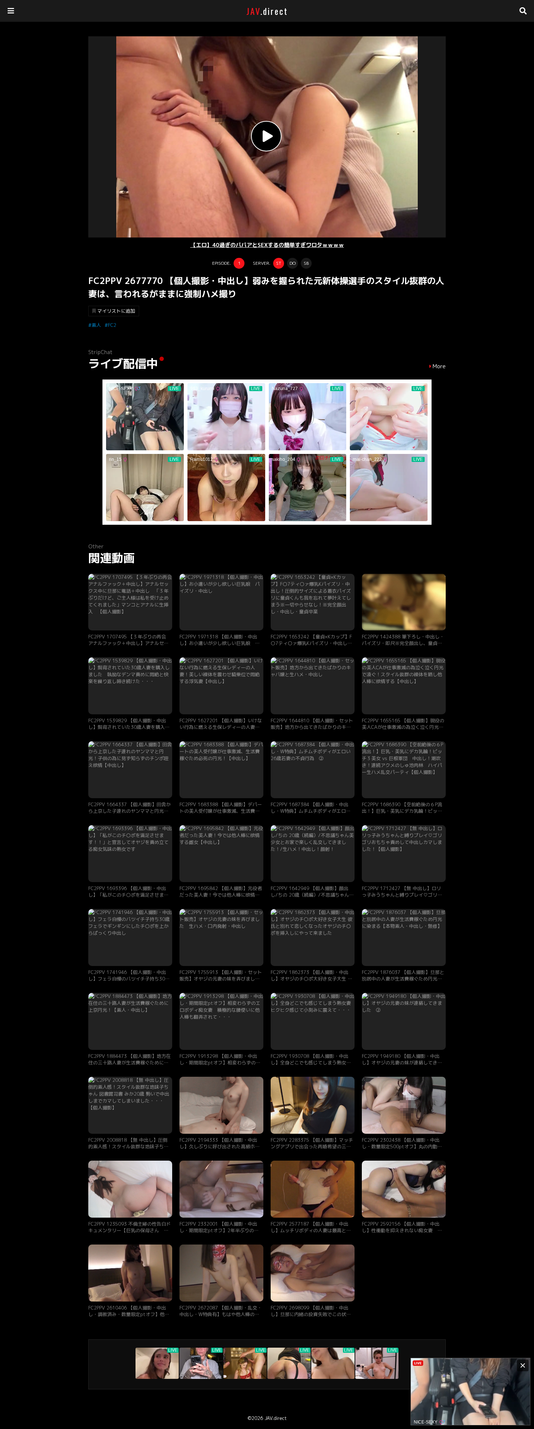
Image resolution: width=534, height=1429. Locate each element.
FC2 (112, 325)
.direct (267, 10)
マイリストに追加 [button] (116, 311)
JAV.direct (275, 1418)
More (439, 366)
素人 (96, 325)
